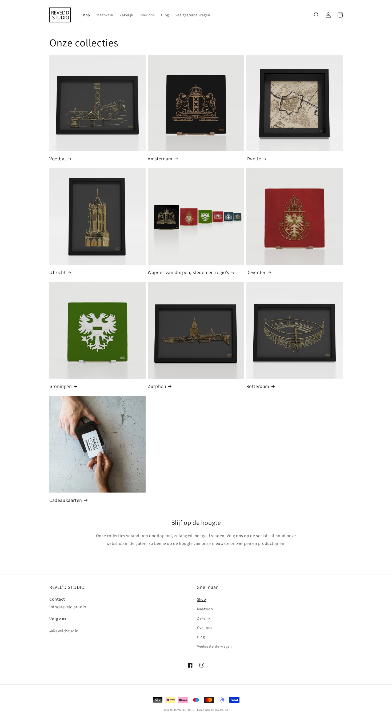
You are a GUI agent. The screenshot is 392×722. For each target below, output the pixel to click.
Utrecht (57, 272)
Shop (201, 599)
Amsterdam (160, 159)
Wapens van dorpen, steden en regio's (188, 272)
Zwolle (253, 159)
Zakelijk (204, 618)
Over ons (204, 627)
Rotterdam (257, 386)
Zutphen (157, 386)
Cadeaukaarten (65, 500)
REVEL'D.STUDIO (184, 710)
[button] (316, 15)
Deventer (256, 272)
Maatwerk (205, 608)
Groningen (60, 386)
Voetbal (57, 159)
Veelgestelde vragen (214, 646)
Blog (201, 636)
